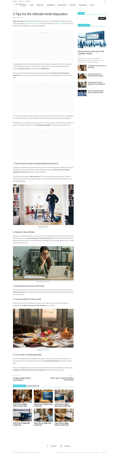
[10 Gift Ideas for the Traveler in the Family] (82, 68)
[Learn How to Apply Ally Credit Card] (22, 415)
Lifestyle (72, 5)
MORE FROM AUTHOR (33, 386)
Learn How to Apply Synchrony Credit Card (63, 405)
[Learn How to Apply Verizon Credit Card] (64, 415)
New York (59, 23)
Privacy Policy (61, 452)
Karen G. (80, 56)
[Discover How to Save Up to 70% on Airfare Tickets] (92, 39)
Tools (91, 5)
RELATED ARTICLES (19, 386)
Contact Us (28, 1)
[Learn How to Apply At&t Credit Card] (43, 415)
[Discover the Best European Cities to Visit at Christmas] (82, 93)
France (36, 23)
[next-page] (17, 429)
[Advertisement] (43, 45)
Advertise (15, 1)
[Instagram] (104, 1)
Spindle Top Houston (46, 350)
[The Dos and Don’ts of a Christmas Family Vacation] (82, 76)
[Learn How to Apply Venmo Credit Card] (22, 396)
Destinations (62, 5)
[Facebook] (102, 1)
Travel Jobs (82, 5)
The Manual (45, 227)
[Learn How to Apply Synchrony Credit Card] (64, 396)
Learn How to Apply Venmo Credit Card (20, 405)
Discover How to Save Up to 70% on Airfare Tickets (91, 52)
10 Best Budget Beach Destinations (22, 379)
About (32, 5)
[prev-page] (14, 429)
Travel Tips (39, 5)
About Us (83, 452)
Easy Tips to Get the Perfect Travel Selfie (62, 379)
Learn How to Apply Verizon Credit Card (62, 424)
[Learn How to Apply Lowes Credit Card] (43, 396)
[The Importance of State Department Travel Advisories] (82, 85)
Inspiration (50, 5)
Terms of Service (70, 452)
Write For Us (21, 1)
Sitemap (77, 452)
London (29, 23)
